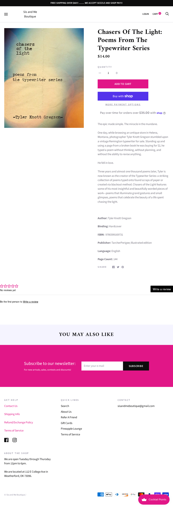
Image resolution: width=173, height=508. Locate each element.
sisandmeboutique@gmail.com (136, 406)
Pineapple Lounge (71, 429)
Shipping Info (12, 414)
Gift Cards (66, 423)
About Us (66, 412)
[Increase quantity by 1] (117, 73)
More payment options (123, 104)
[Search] (167, 14)
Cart (156, 14)
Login (145, 14)
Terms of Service (13, 431)
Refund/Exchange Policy (18, 422)
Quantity (105, 67)
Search (65, 406)
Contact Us (10, 406)
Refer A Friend (69, 417)
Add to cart (123, 84)
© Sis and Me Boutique (14, 494)
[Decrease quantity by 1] (100, 73)
